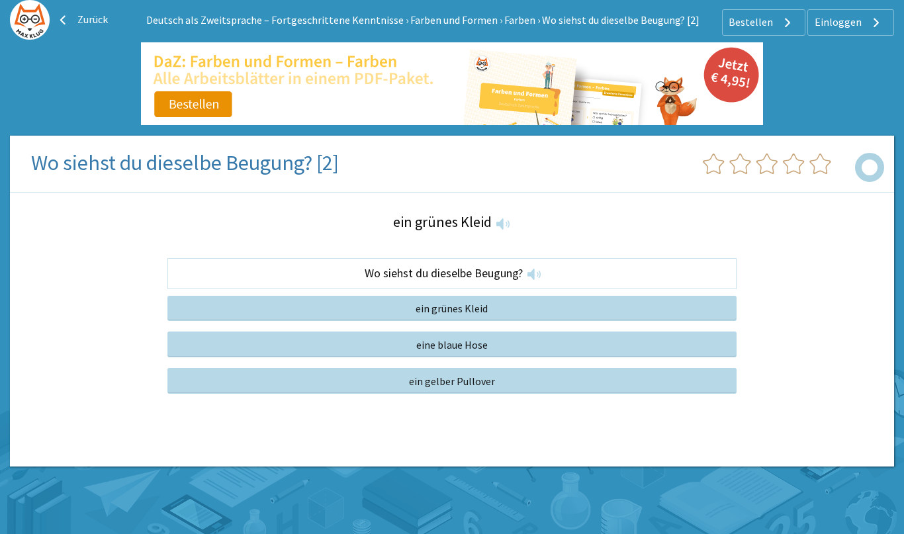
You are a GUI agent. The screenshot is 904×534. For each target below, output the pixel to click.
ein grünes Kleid (452, 308)
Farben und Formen (454, 19)
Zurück (91, 19)
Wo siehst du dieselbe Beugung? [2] (621, 19)
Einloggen (839, 21)
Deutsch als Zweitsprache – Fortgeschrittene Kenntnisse (275, 19)
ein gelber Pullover (452, 381)
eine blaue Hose (452, 344)
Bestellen (752, 21)
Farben (519, 19)
